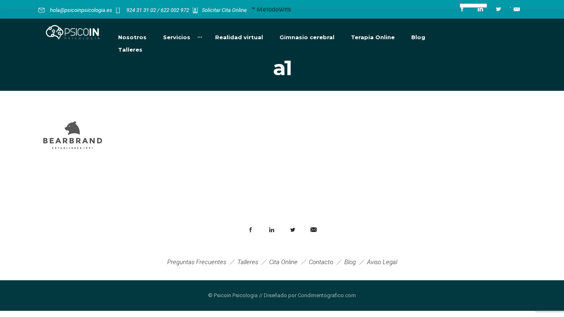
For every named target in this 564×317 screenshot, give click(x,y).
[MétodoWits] (271, 10)
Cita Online (283, 262)
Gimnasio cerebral (307, 37)
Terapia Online (373, 37)
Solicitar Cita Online (224, 10)
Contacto (321, 262)
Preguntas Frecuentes (196, 262)
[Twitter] (498, 9)
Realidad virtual (239, 37)
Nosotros (132, 37)
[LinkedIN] (480, 9)
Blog (418, 37)
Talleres (130, 49)
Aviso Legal (382, 262)
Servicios (176, 37)
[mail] (516, 9)
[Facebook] (462, 9)
